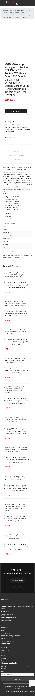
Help (2, 661)
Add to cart (16, 111)
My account (4, 647)
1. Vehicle (15, 125)
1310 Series (17, 454)
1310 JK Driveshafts (20, 279)
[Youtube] (23, 586)
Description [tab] (17, 151)
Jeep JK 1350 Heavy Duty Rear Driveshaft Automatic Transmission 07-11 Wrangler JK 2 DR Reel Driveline (15, 420)
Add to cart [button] (27, 292)
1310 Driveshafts (9, 279)
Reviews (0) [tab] (17, 159)
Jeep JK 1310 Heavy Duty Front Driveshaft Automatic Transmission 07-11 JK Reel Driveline (15, 537)
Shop (8, 10)
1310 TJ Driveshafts (26, 454)
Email (2, 671)
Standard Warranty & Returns (10, 636)
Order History (5, 650)
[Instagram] (17, 586)
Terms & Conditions (7, 641)
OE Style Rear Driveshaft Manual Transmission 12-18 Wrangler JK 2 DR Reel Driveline (15, 332)
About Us (4, 625)
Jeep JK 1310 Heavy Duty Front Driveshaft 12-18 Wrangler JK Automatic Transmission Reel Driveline (14, 389)
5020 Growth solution (27, 691)
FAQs (3, 638)
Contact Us (4, 627)
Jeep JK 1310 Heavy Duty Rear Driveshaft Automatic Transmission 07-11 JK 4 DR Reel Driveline (15, 478)
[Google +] (13, 140)
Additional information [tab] (17, 155)
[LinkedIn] (16, 140)
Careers (3, 630)
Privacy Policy (5, 633)
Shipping (3, 658)
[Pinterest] (10, 140)
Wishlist (3, 655)
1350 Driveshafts (23, 125)
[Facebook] (5, 140)
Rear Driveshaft (9, 132)
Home (4, 10)
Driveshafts (19, 129)
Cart (2, 653)
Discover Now (17, 580)
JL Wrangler (26, 129)
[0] (15, 5)
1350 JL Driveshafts (10, 127)
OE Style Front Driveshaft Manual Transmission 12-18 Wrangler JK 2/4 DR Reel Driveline (15, 360)
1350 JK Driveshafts (20, 425)
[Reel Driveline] (11, 2)
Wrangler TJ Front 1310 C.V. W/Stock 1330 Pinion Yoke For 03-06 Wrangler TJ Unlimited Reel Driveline (16, 449)
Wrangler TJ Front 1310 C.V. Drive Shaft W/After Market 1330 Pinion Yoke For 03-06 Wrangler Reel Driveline (14, 507)
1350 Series (20, 127)
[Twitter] (7, 140)
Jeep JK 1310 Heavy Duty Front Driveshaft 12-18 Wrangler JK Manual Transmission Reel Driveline (15, 275)
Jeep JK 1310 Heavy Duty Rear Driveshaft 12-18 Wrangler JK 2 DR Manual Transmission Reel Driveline (15, 303)
